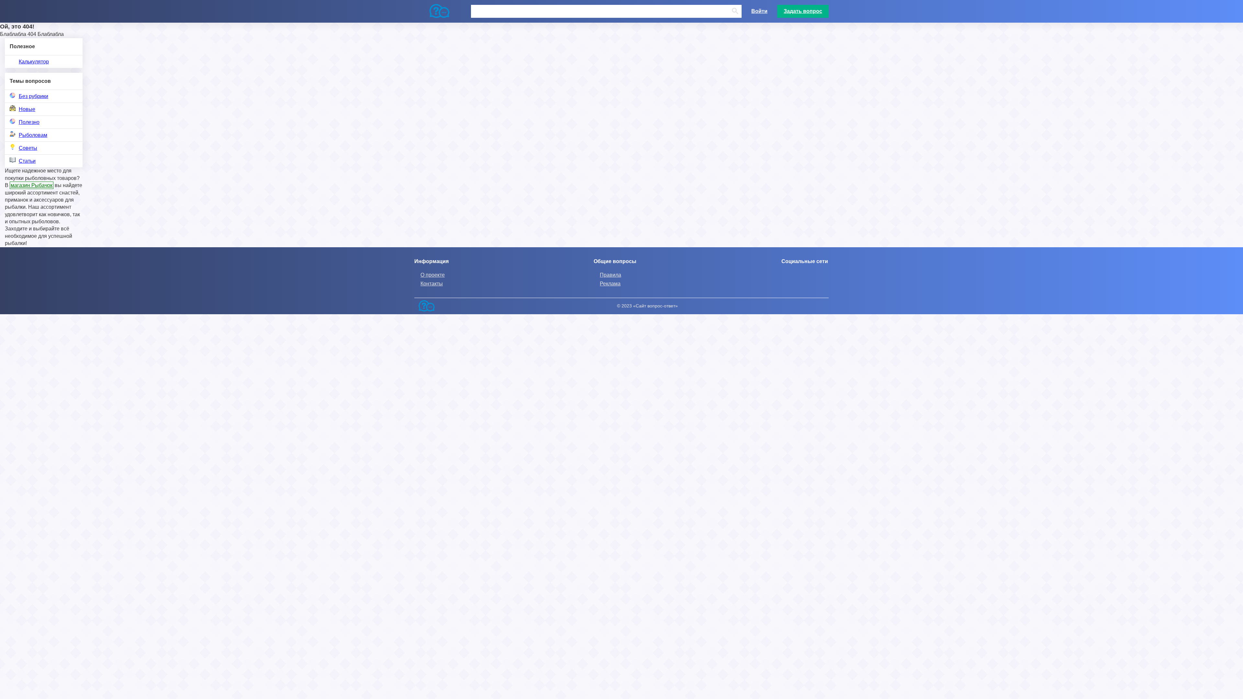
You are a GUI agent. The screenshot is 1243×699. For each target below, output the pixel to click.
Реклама (610, 283)
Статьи (27, 161)
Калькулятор (34, 61)
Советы (28, 148)
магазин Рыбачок (31, 185)
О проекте (432, 275)
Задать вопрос (803, 11)
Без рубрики (33, 96)
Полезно (29, 122)
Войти (759, 11)
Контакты (431, 283)
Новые (27, 109)
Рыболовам (33, 135)
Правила (610, 275)
